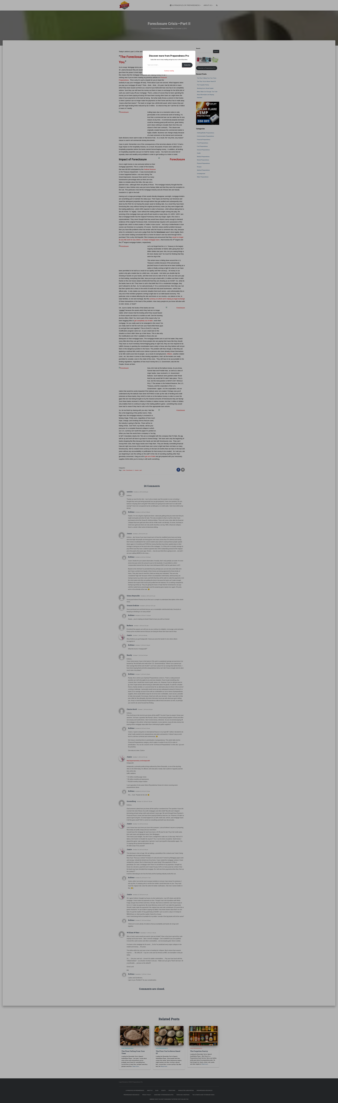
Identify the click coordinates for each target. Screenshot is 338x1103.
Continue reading (169, 70)
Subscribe (187, 65)
